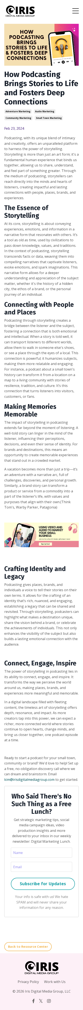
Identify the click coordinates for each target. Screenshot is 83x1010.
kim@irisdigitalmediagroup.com (29, 779)
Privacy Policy (28, 981)
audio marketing (44, 111)
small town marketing (49, 117)
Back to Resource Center (28, 947)
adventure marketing (18, 111)
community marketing (18, 117)
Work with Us (55, 981)
